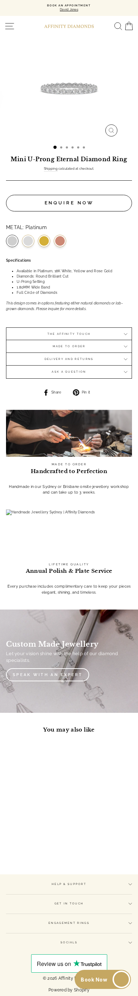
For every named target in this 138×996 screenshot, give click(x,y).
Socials (69, 942)
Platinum (12, 241)
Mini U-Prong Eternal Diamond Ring (30, 805)
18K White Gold (28, 241)
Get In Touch (69, 903)
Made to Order (69, 346)
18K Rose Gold (60, 241)
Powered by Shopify (69, 990)
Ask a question (69, 371)
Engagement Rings (69, 923)
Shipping (51, 168)
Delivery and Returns (69, 359)
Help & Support (69, 884)
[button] (103, 979)
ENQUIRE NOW (69, 202)
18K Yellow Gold (44, 241)
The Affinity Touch (69, 334)
